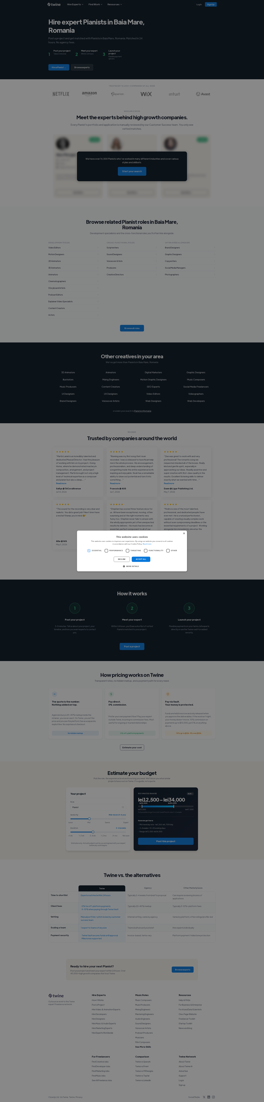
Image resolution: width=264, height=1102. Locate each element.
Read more (147, 544)
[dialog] (132, 551)
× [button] (184, 533)
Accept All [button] (141, 559)
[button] (132, 566)
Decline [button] (122, 559)
